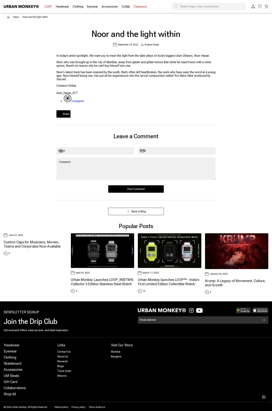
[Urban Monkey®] (21, 6)
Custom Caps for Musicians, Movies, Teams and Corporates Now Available (32, 244)
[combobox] (209, 6)
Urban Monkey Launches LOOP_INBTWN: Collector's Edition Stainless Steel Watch (102, 282)
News (16, 17)
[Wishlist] (260, 6)
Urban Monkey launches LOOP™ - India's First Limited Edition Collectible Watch (168, 282)
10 (144, 291)
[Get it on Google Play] (243, 310)
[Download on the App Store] (260, 310)
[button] (266, 6)
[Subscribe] (263, 320)
